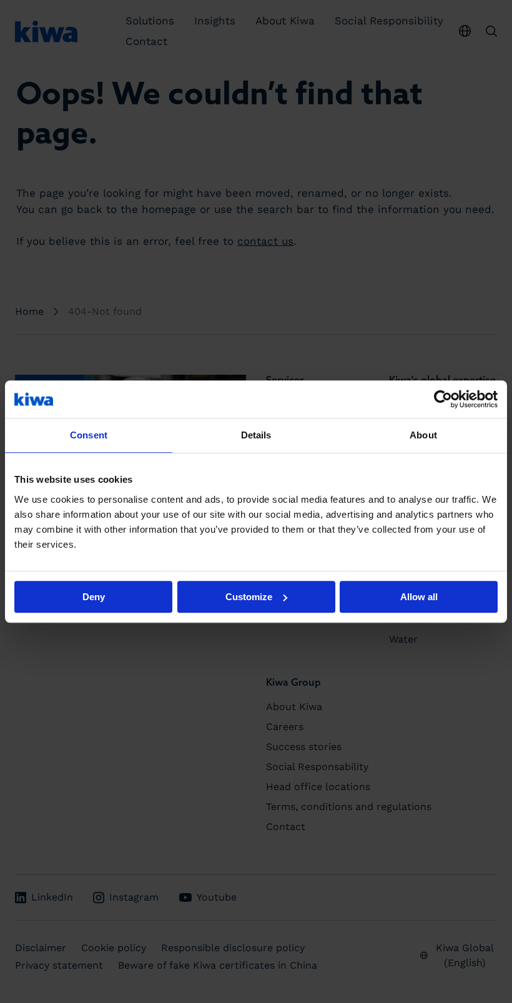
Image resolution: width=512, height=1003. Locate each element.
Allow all (419, 596)
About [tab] (423, 435)
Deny (93, 596)
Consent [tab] (88, 435)
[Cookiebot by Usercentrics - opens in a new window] (443, 399)
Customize (248, 596)
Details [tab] (256, 435)
